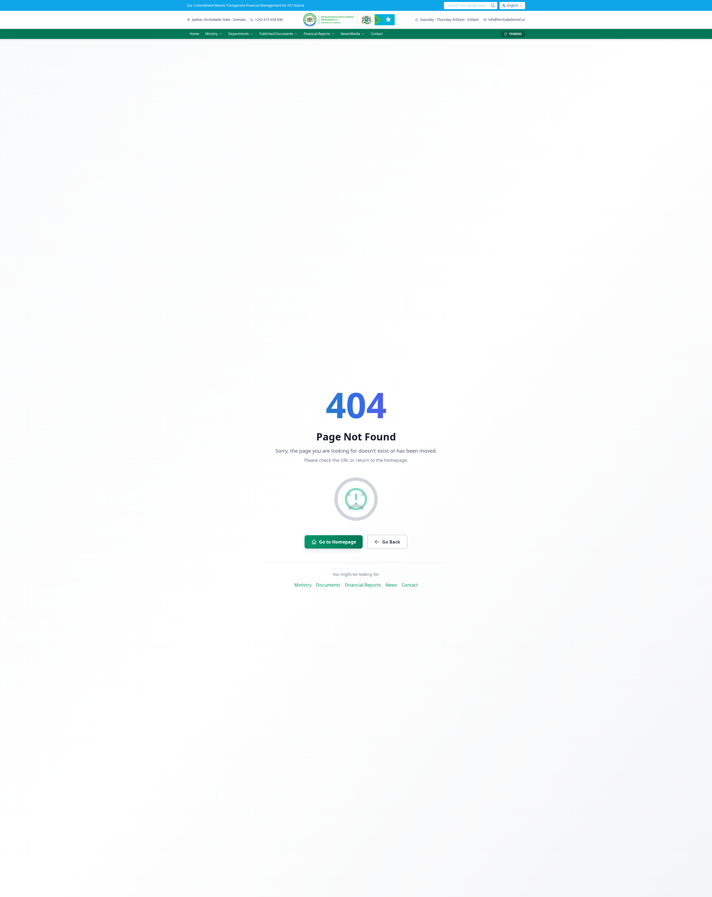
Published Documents (276, 33)
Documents (328, 585)
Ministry (211, 33)
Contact (377, 33)
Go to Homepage (337, 542)
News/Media (350, 33)
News (391, 585)
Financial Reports (317, 33)
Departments (238, 33)
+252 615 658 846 (269, 20)
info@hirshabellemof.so (506, 20)
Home (194, 33)
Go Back (391, 542)
